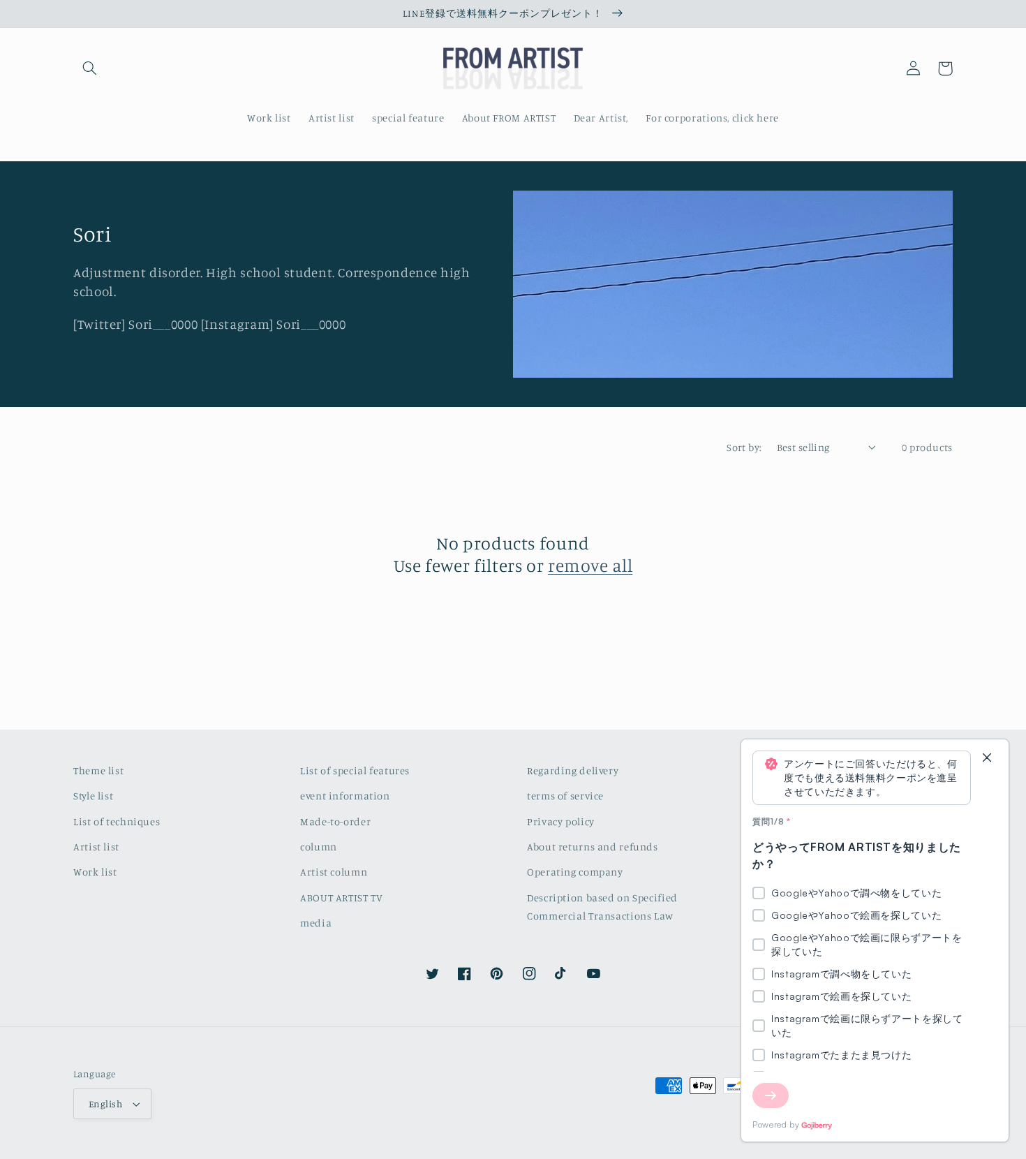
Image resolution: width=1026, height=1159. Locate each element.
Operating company (575, 872)
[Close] (986, 759)
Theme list (98, 770)
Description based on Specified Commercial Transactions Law (602, 907)
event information (345, 796)
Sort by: (744, 447)
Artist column (333, 872)
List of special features (355, 770)
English (105, 1103)
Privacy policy (561, 821)
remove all (590, 565)
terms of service (565, 796)
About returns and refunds (592, 846)
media (316, 923)
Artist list (96, 846)
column (318, 846)
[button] (89, 68)
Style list (93, 796)
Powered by (775, 1124)
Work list (95, 872)
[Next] (770, 1095)
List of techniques (116, 821)
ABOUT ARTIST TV (341, 897)
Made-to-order (335, 821)
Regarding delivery (572, 770)
